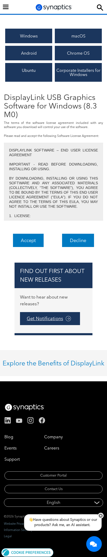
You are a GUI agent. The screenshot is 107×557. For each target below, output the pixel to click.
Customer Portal (53, 475)
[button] (27, 552)
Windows (29, 36)
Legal (8, 536)
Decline (78, 240)
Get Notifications (45, 318)
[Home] (54, 7)
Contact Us (54, 488)
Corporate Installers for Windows (78, 72)
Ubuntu (29, 70)
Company (53, 436)
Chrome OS (78, 53)
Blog (8, 436)
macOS (78, 36)
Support (12, 459)
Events (10, 448)
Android (29, 53)
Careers (51, 448)
